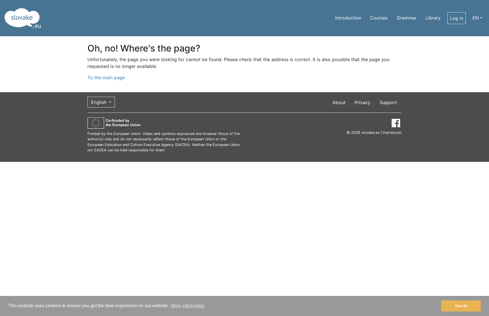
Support (388, 102)
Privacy (362, 102)
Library (433, 18)
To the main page (106, 77)
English (99, 102)
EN (476, 18)
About (339, 102)
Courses (379, 18)
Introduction (348, 18)
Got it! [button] (461, 306)
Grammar (407, 18)
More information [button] (188, 305)
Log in (456, 18)
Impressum (392, 132)
